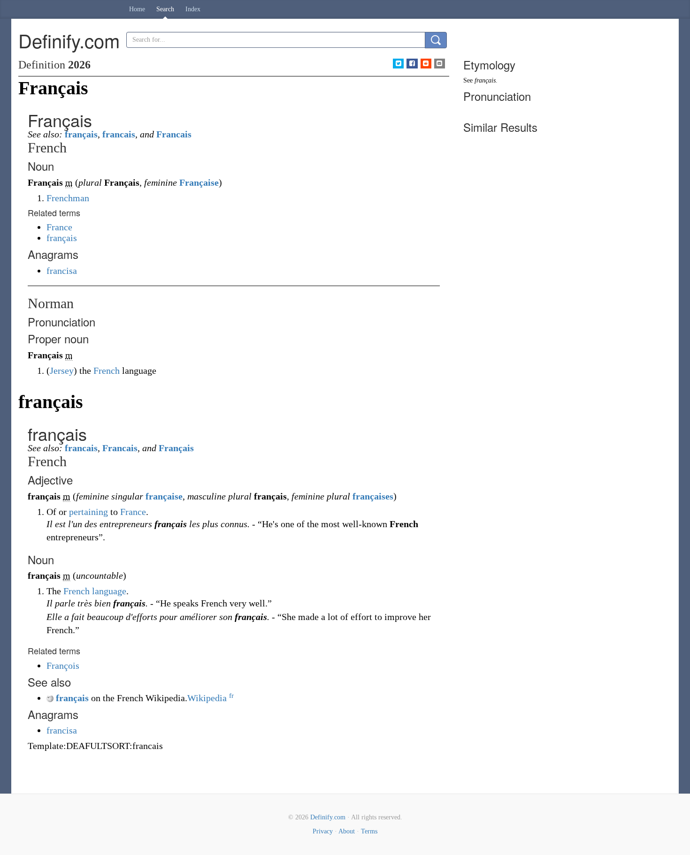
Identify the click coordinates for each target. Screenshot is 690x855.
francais (118, 134)
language (109, 591)
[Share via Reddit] (426, 63)
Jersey (62, 370)
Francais (174, 134)
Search (165, 9)
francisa (61, 270)
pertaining (88, 512)
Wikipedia (210, 698)
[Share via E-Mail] (439, 63)
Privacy (323, 831)
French (106, 370)
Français (176, 448)
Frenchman (67, 198)
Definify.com (327, 817)
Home (137, 9)
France (59, 227)
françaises (373, 496)
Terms (369, 831)
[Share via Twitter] (398, 63)
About (346, 831)
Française (199, 182)
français (81, 134)
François (62, 665)
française (164, 496)
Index (192, 9)
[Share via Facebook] (412, 63)
